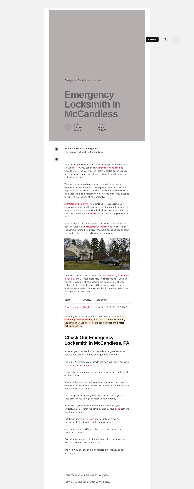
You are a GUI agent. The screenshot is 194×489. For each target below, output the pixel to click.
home (72, 365)
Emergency (70, 80)
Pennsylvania (71, 307)
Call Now (152, 39)
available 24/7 (95, 213)
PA (79, 167)
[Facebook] (56, 149)
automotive (110, 275)
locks (117, 408)
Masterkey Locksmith (109, 167)
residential (69, 278)
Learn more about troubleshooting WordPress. (87, 482)
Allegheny (88, 307)
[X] (56, 154)
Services (83, 80)
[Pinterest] (56, 159)
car (77, 365)
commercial (123, 275)
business (87, 365)
